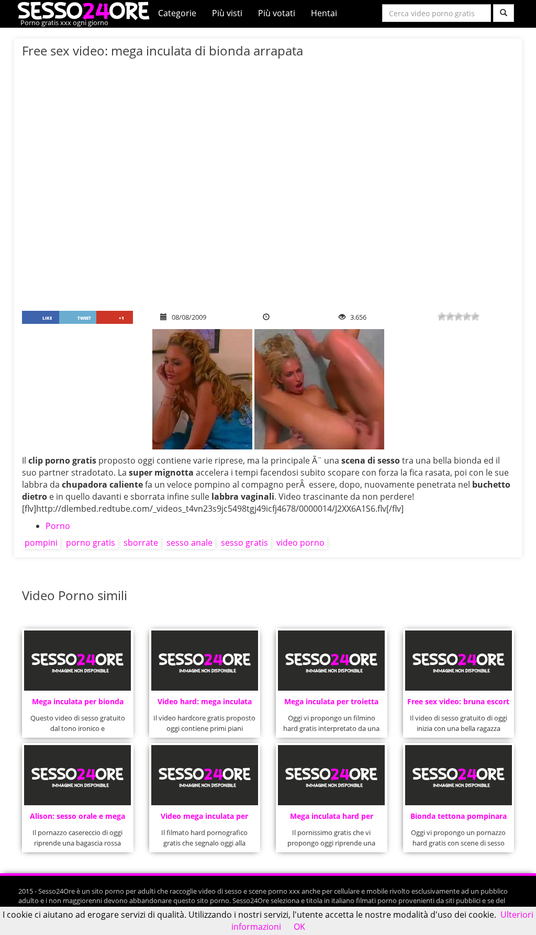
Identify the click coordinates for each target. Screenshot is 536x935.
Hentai (324, 13)
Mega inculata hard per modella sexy (331, 819)
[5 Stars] (475, 316)
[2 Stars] (450, 316)
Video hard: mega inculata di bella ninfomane (205, 704)
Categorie (177, 13)
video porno (300, 542)
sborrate (141, 542)
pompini (41, 542)
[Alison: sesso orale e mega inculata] (77, 775)
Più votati (276, 13)
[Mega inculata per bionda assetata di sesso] (77, 660)
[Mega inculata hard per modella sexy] (331, 775)
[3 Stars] (458, 316)
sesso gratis (244, 542)
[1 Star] (442, 316)
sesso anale (189, 542)
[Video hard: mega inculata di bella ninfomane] (204, 660)
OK (299, 926)
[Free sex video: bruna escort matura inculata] (458, 660)
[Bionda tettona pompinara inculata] (458, 775)
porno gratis (90, 542)
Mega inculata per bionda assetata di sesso (78, 704)
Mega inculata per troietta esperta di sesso (331, 704)
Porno (58, 526)
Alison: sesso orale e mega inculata (77, 819)
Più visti (227, 13)
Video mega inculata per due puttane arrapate (204, 819)
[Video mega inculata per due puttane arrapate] (204, 775)
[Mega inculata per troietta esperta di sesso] (331, 660)
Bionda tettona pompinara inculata (458, 819)
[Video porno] (86, 10)
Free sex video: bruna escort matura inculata (458, 704)
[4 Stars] (467, 316)
